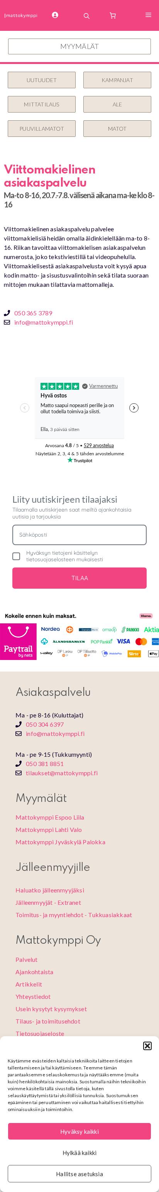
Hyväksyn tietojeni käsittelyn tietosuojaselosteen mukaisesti (64, 556)
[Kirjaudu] (61, 16)
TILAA (79, 578)
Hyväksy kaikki (79, 1131)
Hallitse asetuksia (79, 1173)
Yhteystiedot (33, 996)
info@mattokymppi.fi (43, 322)
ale (117, 104)
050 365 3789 (33, 313)
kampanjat (117, 80)
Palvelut (26, 959)
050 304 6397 (45, 724)
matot (117, 128)
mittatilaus (41, 104)
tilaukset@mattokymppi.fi (62, 772)
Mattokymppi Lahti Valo (48, 829)
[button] (147, 1046)
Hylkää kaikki (80, 1152)
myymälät (79, 46)
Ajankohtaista (34, 971)
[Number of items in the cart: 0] (112, 15)
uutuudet (42, 80)
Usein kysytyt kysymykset (51, 1008)
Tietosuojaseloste (39, 1033)
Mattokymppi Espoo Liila (50, 817)
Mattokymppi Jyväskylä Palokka (60, 841)
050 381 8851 (45, 763)
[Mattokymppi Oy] (21, 15)
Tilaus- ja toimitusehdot (47, 1021)
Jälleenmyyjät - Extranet (48, 902)
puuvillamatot (41, 128)
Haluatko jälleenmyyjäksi (49, 890)
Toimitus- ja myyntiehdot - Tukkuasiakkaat (73, 914)
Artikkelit (28, 984)
